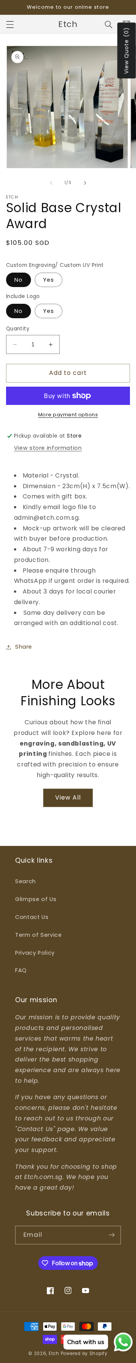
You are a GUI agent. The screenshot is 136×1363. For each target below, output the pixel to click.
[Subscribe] (112, 1235)
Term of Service (38, 935)
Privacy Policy (35, 953)
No (18, 280)
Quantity (17, 328)
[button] (10, 24)
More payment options (68, 414)
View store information (48, 448)
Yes (48, 280)
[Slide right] (85, 183)
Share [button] (23, 647)
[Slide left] (51, 183)
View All (68, 797)
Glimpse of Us (35, 899)
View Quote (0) (126, 50)
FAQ (21, 970)
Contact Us (31, 917)
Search (25, 881)
